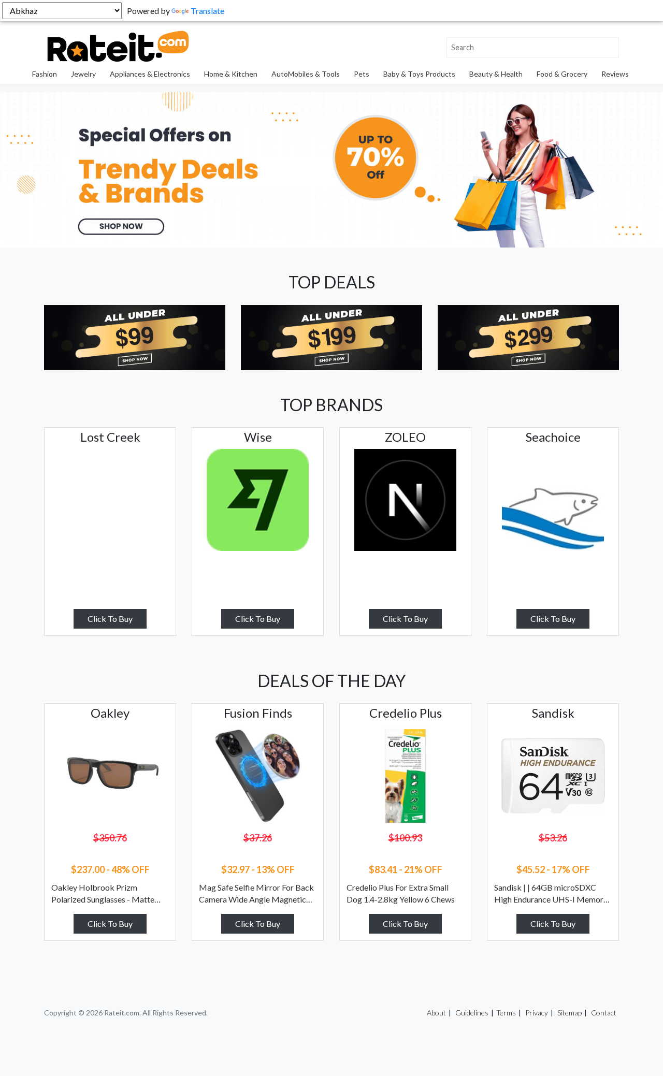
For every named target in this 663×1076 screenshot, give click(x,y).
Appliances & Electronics (150, 73)
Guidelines (471, 1012)
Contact (603, 1012)
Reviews (615, 73)
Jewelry (83, 73)
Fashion (44, 73)
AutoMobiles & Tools (305, 73)
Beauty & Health (496, 73)
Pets (361, 73)
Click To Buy (110, 618)
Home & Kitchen (230, 73)
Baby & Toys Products (419, 73)
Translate (207, 11)
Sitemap (569, 1012)
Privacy (536, 1012)
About (436, 1012)
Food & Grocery (562, 73)
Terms (506, 1012)
